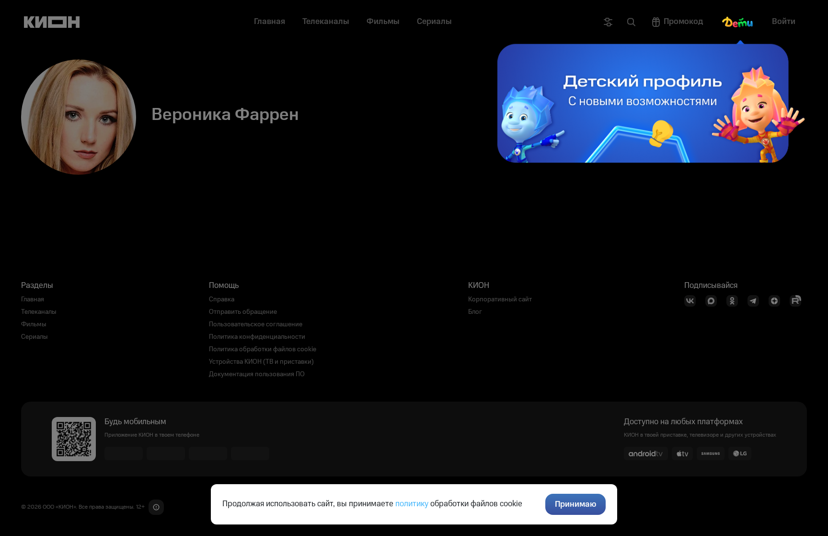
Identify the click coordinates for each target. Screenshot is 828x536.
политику (411, 504)
